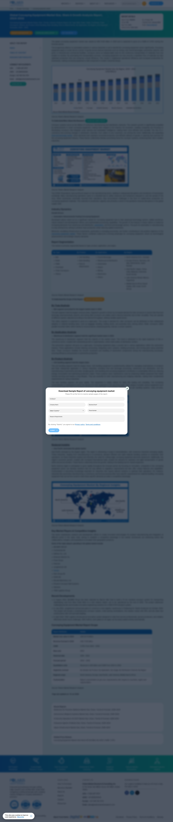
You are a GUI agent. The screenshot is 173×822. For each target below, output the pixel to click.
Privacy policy (80, 424)
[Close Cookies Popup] (31, 816)
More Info (20, 817)
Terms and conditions (93, 424)
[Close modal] (127, 388)
